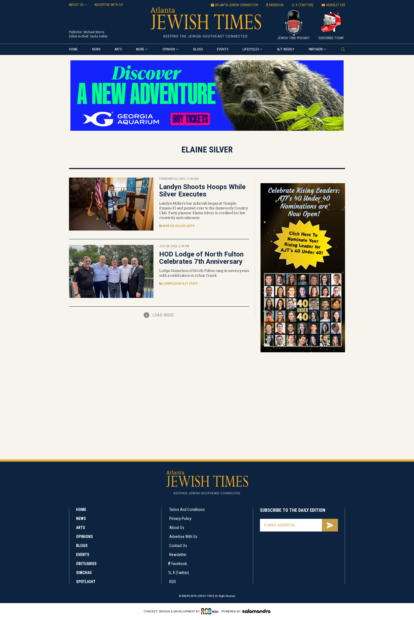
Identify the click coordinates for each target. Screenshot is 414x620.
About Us (176, 527)
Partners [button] (316, 49)
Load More (163, 315)
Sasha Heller (99, 36)
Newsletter (177, 554)
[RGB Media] (210, 611)
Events (222, 49)
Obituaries (86, 563)
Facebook (179, 563)
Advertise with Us (183, 536)
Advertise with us (109, 5)
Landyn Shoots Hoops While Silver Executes (202, 190)
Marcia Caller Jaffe (179, 225)
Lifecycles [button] (250, 49)
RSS (172, 581)
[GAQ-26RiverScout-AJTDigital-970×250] (207, 130)
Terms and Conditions (187, 509)
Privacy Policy (180, 518)
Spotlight (85, 581)
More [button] (140, 49)
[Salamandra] (256, 611)
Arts (118, 49)
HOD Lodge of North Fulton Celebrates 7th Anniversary (201, 257)
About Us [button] (76, 5)
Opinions (84, 536)
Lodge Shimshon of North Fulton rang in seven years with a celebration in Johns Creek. (204, 273)
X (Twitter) (181, 572)
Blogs (198, 49)
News (96, 49)
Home (73, 49)
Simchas (84, 572)
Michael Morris (94, 32)
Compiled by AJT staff (180, 283)
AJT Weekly (285, 49)
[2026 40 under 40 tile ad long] (303, 351)
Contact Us (178, 545)
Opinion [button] (169, 49)
